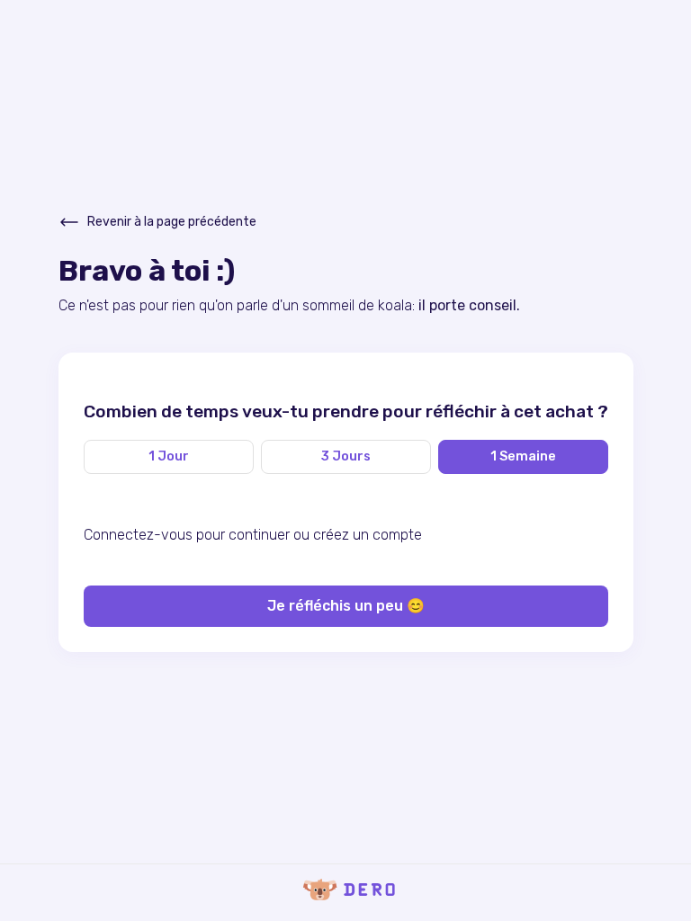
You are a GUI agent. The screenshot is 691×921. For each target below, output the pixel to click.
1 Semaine (523, 456)
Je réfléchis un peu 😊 (346, 605)
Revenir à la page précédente (171, 221)
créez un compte (367, 534)
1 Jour (168, 456)
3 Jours (346, 456)
